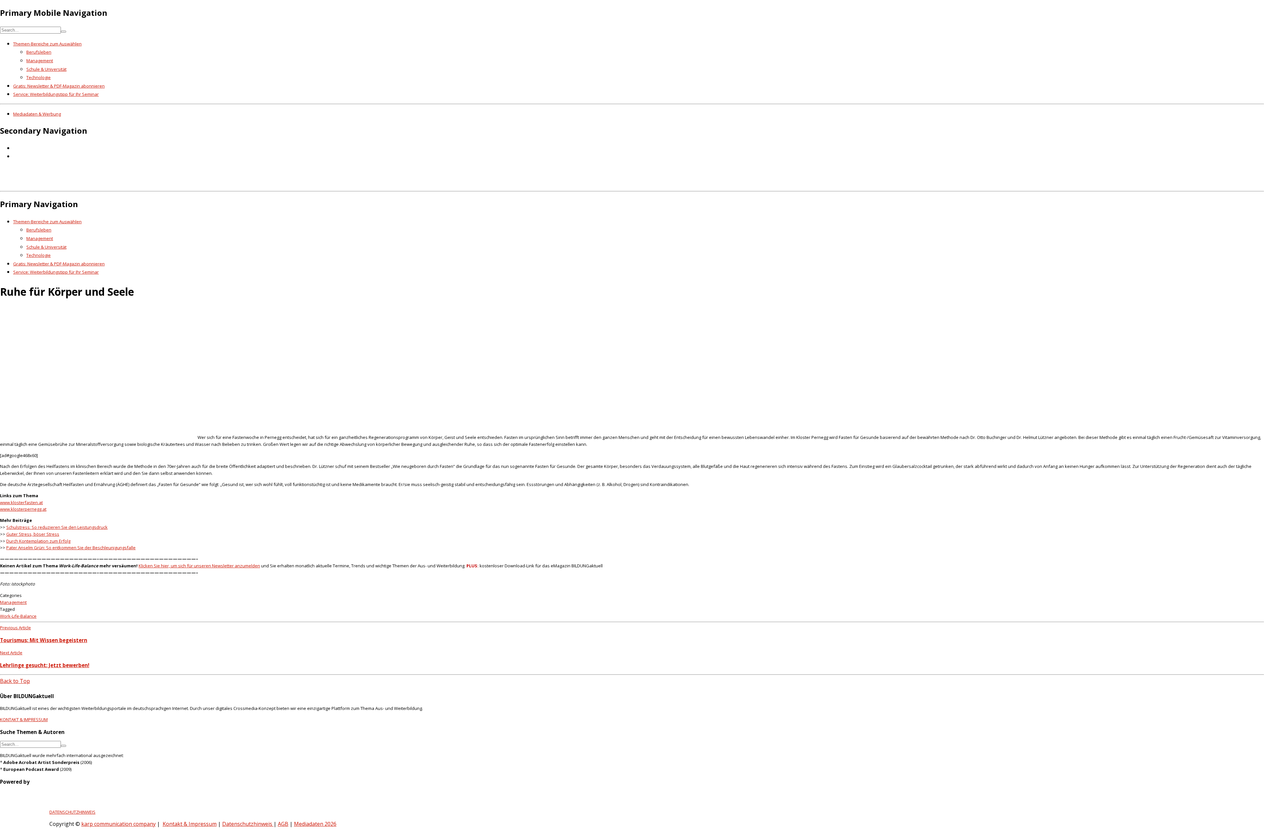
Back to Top (15, 681)
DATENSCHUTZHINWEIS (72, 812)
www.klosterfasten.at (21, 502)
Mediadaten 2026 (315, 823)
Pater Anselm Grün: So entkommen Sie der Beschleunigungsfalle (71, 548)
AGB (283, 823)
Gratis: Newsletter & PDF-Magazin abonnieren (59, 86)
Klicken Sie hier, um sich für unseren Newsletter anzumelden (199, 566)
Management (39, 61)
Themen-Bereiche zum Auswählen (47, 44)
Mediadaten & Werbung (37, 114)
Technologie (38, 77)
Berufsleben (38, 52)
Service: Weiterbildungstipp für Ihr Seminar (56, 94)
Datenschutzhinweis (248, 823)
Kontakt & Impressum (190, 823)
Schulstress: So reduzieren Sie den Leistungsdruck (57, 527)
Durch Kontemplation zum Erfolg (38, 541)
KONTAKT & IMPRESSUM (24, 719)
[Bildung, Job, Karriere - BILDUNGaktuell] (107, 183)
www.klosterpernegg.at (23, 509)
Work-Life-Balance (18, 616)
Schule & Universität (46, 69)
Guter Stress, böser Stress (32, 534)
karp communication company (118, 823)
